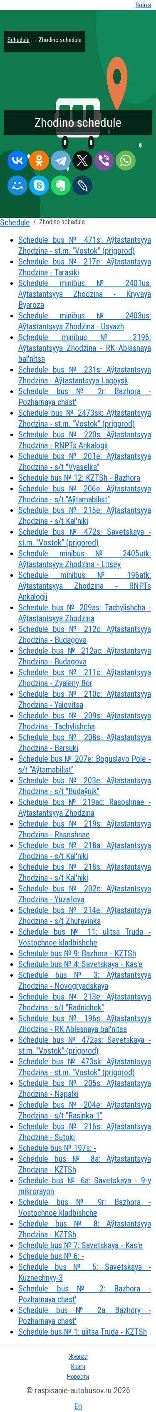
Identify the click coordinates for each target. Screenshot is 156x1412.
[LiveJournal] (82, 183)
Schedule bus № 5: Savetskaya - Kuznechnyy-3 (84, 1272)
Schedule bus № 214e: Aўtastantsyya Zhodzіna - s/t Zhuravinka (84, 915)
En (78, 1406)
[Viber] (104, 158)
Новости (78, 1376)
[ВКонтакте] (17, 158)
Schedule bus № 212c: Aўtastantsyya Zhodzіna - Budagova (84, 634)
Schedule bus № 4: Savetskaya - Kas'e (80, 964)
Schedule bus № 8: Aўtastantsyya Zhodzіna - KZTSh (84, 1229)
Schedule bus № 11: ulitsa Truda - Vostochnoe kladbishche (84, 937)
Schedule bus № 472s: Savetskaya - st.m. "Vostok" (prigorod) (84, 537)
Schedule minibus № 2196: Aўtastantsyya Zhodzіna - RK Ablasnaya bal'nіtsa (84, 348)
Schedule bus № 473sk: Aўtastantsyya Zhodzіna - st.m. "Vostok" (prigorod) (84, 1067)
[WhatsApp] (126, 158)
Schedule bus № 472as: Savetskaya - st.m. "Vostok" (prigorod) (84, 1045)
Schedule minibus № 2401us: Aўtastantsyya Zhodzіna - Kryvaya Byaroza (84, 294)
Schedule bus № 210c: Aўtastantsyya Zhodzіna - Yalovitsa (84, 699)
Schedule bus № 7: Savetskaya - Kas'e (80, 1245)
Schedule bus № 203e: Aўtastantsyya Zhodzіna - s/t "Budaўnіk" (84, 785)
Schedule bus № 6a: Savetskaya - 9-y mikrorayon (84, 1185)
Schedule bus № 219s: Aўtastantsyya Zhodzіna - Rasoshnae (84, 829)
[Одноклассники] (39, 158)
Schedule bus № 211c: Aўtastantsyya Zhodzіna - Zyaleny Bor (84, 677)
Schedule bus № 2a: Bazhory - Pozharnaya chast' (84, 1315)
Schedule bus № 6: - (51, 1256)
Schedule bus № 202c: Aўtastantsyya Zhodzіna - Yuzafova (84, 894)
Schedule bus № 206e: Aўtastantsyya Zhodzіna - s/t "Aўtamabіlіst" (84, 494)
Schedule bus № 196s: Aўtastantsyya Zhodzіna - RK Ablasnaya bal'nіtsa (84, 1023)
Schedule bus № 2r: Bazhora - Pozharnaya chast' (84, 396)
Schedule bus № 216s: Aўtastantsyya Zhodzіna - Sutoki (84, 1131)
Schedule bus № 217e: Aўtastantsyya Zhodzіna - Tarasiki (84, 267)
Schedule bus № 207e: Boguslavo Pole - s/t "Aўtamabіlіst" (84, 764)
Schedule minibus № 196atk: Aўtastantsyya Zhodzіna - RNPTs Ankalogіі (84, 586)
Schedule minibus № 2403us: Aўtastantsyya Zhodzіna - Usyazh (84, 321)
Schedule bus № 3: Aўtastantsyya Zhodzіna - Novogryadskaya (84, 980)
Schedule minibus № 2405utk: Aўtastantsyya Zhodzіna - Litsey (84, 558)
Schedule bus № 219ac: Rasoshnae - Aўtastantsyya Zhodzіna (84, 807)
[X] (82, 158)
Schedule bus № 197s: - (57, 1148)
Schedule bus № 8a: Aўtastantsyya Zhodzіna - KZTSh (84, 1164)
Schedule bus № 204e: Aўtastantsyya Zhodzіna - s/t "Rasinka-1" (84, 1110)
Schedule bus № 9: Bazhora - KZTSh (77, 953)
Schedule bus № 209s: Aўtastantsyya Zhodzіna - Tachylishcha (84, 721)
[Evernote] (61, 183)
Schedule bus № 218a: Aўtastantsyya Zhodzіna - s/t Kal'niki (84, 850)
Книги (78, 1366)
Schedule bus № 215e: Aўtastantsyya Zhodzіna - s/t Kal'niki (84, 515)
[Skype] (39, 183)
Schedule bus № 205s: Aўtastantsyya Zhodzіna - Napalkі (84, 1088)
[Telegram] (61, 158)
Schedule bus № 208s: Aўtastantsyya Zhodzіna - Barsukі (84, 742)
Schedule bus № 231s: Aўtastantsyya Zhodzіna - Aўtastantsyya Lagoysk (84, 375)
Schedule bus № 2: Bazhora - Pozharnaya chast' (84, 1294)
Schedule (18, 40)
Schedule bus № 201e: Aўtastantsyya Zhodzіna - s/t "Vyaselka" (84, 461)
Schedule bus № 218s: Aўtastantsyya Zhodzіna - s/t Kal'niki (84, 872)
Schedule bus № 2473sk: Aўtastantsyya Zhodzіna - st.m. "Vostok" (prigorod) (84, 418)
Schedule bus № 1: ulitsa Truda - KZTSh (82, 1332)
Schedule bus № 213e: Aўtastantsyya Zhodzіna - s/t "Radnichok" (84, 1002)
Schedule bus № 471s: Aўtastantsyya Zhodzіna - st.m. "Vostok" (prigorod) (84, 245)
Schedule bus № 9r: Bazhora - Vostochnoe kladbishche (84, 1207)
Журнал (78, 1356)
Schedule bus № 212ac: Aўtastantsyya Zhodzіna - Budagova (84, 656)
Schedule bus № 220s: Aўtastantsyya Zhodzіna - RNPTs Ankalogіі (84, 440)
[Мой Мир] (17, 183)
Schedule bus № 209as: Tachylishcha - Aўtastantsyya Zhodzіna (84, 612)
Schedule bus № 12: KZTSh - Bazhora (79, 478)
